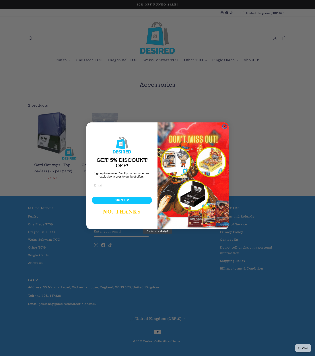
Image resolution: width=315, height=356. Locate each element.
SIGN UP (122, 200)
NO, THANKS (122, 211)
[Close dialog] (224, 126)
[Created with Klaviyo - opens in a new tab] (157, 231)
